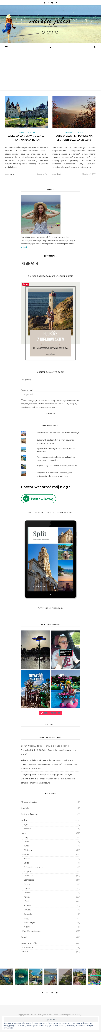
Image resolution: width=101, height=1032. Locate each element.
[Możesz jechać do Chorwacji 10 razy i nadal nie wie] (6, 977)
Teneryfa (28, 914)
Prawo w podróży (29, 943)
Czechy (27, 884)
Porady (24, 937)
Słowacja (28, 909)
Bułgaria (27, 871)
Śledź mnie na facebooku (50, 608)
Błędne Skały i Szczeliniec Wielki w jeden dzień (57, 465)
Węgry (27, 918)
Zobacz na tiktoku (52, 713)
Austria (27, 858)
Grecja (27, 888)
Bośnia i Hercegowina (33, 867)
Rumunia (27, 905)
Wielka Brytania (30, 922)
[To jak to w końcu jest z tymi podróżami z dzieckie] (50, 977)
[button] (35, 649)
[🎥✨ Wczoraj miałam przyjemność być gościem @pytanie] (94, 977)
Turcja (26, 845)
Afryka (25, 824)
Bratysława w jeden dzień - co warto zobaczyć (58, 432)
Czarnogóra (29, 879)
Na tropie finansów (29, 814)
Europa (25, 854)
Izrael (26, 841)
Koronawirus (28, 947)
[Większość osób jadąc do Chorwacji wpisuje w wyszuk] (35, 977)
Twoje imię (26, 379)
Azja (24, 833)
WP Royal (78, 1014)
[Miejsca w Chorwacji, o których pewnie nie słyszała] (21, 977)
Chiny (26, 837)
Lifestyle (25, 808)
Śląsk (27, 901)
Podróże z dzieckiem (31, 931)
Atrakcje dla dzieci (29, 802)
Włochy (27, 926)
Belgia (26, 862)
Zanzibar (27, 828)
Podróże (22, 132)
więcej (24, 247)
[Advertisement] (50, 70)
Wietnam (28, 850)
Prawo (25, 951)
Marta (12, 174)
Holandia (28, 892)
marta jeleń (50, 20)
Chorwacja (28, 875)
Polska (32, 132)
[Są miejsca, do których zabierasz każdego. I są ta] (65, 977)
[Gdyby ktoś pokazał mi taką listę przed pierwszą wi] (79, 977)
